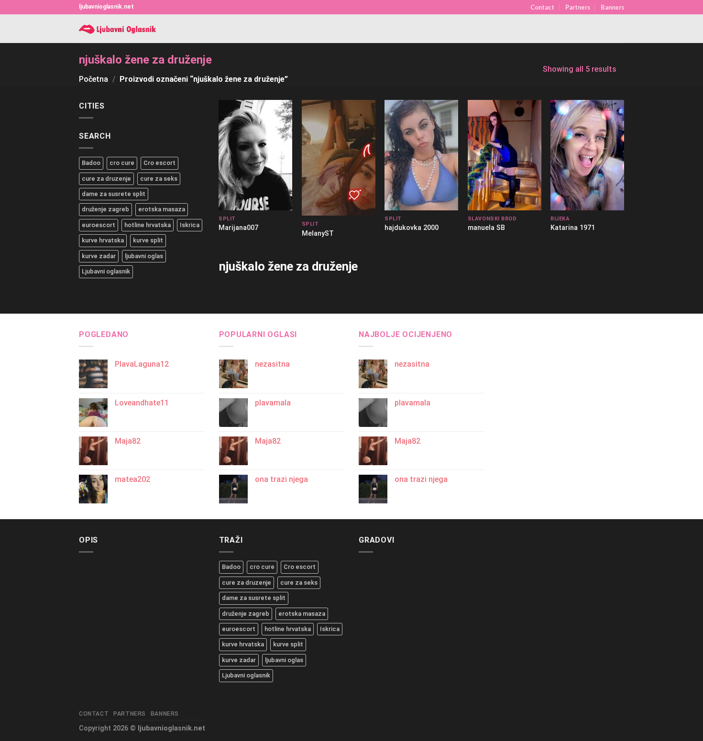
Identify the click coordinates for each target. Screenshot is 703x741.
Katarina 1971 (572, 228)
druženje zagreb (105, 209)
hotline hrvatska (147, 225)
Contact (542, 7)
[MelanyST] (338, 158)
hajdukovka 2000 (411, 228)
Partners (577, 7)
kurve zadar (99, 256)
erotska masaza (161, 209)
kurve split (148, 240)
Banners (612, 7)
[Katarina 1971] (587, 155)
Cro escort (159, 162)
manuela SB (486, 228)
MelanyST (318, 233)
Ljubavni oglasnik (106, 271)
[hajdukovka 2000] (421, 155)
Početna (93, 79)
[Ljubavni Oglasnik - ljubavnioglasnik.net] (118, 29)
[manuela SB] (504, 155)
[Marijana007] (255, 155)
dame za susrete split (113, 193)
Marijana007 (238, 228)
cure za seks (158, 178)
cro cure (122, 162)
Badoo (91, 162)
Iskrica (189, 225)
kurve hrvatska (103, 240)
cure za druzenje (106, 178)
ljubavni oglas (144, 256)
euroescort (98, 225)
